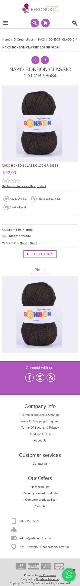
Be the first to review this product (24, 186)
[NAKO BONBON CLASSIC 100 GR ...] (35, 60)
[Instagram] (40, 377)
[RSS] (51, 377)
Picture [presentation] (40, 270)
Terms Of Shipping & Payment (40, 421)
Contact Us (40, 463)
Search (40, 506)
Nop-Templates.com (47, 579)
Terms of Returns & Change (40, 414)
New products (40, 486)
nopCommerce (47, 575)
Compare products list (40, 499)
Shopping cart (45, 23)
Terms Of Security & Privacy (40, 427)
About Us (40, 440)
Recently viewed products (40, 493)
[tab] (40, 270)
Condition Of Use (40, 434)
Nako (23, 243)
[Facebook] (29, 377)
